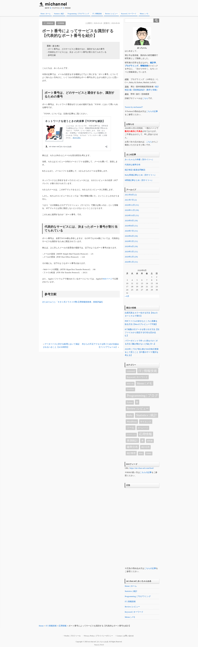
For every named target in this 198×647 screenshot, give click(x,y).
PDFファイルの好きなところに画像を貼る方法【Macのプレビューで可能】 (141, 322)
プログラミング (131, 66)
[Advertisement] (81, 324)
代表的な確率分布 (132, 165)
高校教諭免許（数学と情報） (145, 90)
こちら (145, 98)
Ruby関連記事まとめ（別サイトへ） (140, 175)
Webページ (107, 279)
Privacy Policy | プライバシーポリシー (98, 636)
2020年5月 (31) (131, 241)
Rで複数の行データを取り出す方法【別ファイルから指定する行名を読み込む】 (142, 332)
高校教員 (148, 453)
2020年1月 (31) (131, 262)
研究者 (150, 441)
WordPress (132, 421)
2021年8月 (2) (131, 195)
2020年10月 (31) (132, 215)
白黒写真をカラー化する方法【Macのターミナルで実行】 (141, 314)
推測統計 (132, 440)
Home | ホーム (46, 14)
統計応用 (145, 447)
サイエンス (145, 421)
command (131, 371)
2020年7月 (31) (131, 231)
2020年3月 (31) (131, 252)
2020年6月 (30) (131, 236)
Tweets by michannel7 (134, 107)
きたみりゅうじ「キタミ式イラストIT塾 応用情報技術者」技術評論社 (72, 302)
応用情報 (61, 23)
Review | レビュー (111, 14)
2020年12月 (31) (132, 205)
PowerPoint (130, 389)
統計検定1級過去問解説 (135, 170)
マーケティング (131, 434)
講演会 (141, 453)
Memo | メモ (144, 14)
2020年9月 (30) (131, 221)
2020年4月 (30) (131, 246)
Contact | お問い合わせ (125, 636)
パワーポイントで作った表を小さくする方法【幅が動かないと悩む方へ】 (141, 342)
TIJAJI (102, 645)
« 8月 (127, 296)
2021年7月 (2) (131, 200)
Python (130, 402)
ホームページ (143, 428)
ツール (130, 427)
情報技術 (144, 66)
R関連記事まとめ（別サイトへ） (139, 180)
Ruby (130, 415)
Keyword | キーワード (128, 14)
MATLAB (130, 384)
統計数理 (131, 453)
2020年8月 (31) (131, 226)
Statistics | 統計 (59, 14)
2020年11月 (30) (132, 210)
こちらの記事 (152, 111)
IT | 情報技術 (97, 14)
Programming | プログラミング (78, 14)
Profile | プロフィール (72, 636)
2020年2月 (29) (131, 257)
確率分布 (132, 446)
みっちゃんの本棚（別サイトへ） (139, 159)
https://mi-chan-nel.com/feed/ (142, 468)
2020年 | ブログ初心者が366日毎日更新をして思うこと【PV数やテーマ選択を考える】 (142, 352)
